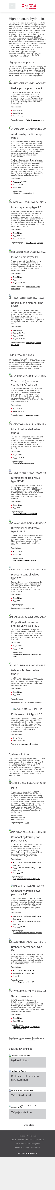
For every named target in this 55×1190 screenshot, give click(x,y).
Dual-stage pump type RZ (34, 243)
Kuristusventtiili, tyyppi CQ (29, 744)
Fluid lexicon (19, 1144)
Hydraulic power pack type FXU (23, 982)
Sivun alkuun (29, 1125)
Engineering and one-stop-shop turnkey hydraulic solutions (26, 1028)
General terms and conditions (21, 1140)
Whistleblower (39, 1140)
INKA (27, 823)
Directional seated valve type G (23, 464)
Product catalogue (22, 1148)
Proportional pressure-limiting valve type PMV (27, 655)
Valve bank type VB (32, 415)
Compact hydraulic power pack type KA (26, 879)
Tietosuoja (33, 1136)
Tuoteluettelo (35, 1148)
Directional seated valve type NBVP (25, 514)
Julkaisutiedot (23, 1136)
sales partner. (30, 1040)
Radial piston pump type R (35, 120)
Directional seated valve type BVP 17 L (26, 560)
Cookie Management (32, 1144)
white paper (15, 47)
